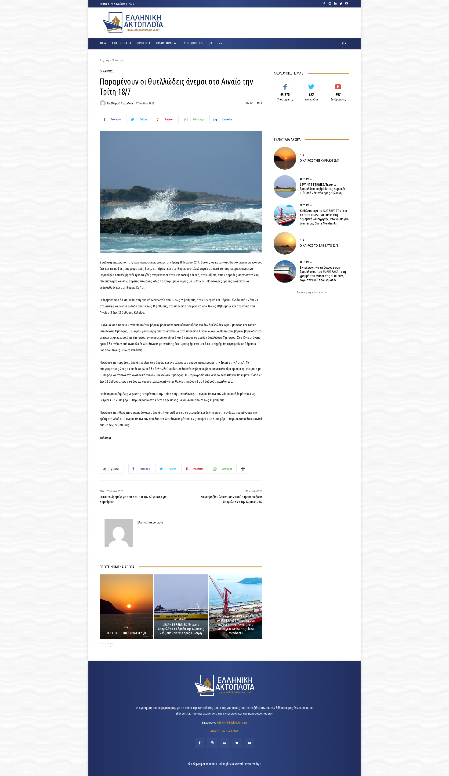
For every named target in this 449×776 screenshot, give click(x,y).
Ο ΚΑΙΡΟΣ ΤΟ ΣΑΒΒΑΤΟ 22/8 (319, 245)
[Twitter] (341, 4)
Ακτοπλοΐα (180, 619)
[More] (243, 468)
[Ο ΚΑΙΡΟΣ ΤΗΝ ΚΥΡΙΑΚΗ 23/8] (126, 606)
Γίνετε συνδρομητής (338, 86)
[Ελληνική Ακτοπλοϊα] (103, 103)
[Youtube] (346, 4)
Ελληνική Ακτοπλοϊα (122, 103)
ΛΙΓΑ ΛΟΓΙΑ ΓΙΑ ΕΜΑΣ (224, 731)
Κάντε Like (285, 84)
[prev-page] (102, 646)
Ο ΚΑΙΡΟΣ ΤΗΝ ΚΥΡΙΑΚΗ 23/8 (126, 633)
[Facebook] (324, 4)
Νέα (126, 627)
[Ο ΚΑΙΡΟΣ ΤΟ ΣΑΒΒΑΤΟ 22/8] (285, 243)
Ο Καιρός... (119, 60)
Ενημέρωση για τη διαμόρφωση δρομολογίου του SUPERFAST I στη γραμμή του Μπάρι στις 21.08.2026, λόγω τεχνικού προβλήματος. (323, 273)
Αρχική (104, 60)
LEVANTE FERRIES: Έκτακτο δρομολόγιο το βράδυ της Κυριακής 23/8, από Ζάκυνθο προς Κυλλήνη (181, 629)
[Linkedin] (335, 4)
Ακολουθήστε (311, 84)
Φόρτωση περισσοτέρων (310, 292)
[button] (343, 43)
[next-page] (110, 646)
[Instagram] (330, 4)
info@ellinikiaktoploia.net (232, 722)
